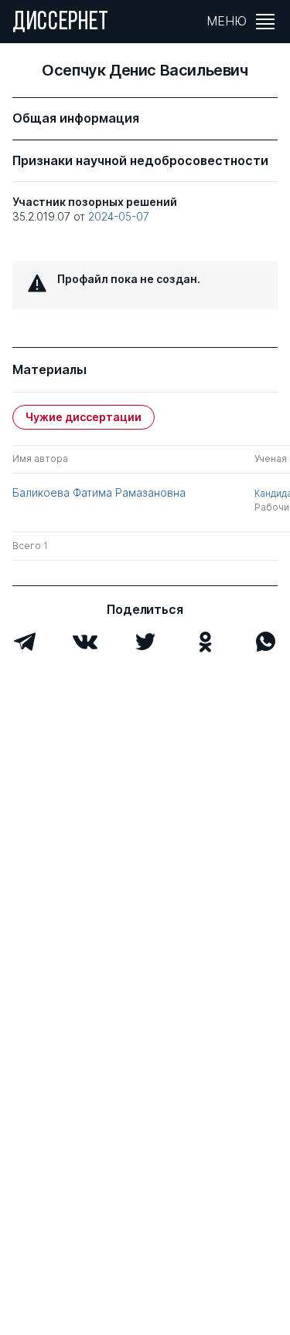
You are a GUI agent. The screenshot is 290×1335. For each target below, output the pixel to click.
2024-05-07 (118, 216)
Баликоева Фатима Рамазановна (99, 492)
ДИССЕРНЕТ (60, 23)
